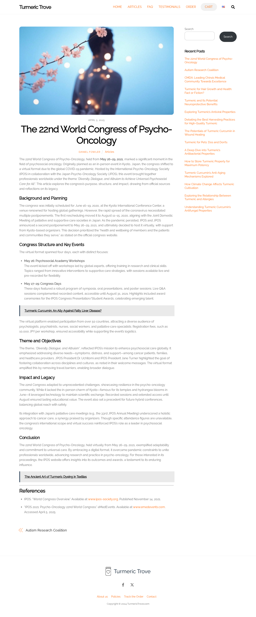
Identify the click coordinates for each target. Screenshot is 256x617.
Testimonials (169, 7)
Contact (151, 596)
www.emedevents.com (149, 507)
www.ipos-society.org (103, 499)
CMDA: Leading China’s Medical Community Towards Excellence (205, 79)
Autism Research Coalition (46, 530)
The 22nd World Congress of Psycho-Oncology (96, 135)
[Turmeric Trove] (128, 575)
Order (191, 7)
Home (117, 7)
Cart (209, 7)
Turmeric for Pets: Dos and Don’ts (206, 142)
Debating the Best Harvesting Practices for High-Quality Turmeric (210, 121)
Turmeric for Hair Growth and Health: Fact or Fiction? (208, 91)
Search (189, 29)
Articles (135, 7)
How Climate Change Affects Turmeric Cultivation (209, 186)
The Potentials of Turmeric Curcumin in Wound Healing (210, 132)
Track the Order (133, 596)
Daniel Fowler (89, 152)
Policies (116, 596)
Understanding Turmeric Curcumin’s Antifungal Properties (208, 208)
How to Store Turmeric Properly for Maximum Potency (207, 163)
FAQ (150, 7)
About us (102, 596)
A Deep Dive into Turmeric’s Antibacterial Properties (202, 152)
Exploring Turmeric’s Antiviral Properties (210, 112)
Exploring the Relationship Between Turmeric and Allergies (208, 197)
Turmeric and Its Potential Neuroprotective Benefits (201, 102)
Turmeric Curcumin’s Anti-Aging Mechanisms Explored (205, 174)
